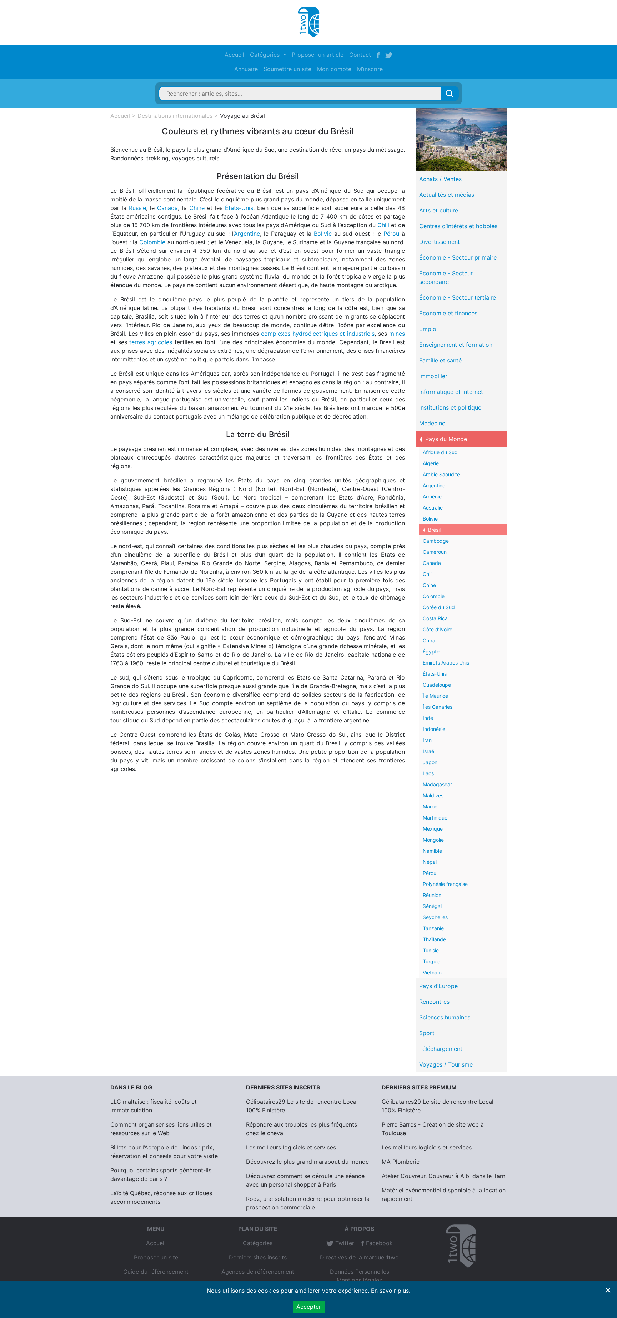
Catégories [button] (265, 54)
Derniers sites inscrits (258, 1257)
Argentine (247, 233)
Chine (197, 207)
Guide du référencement (156, 1271)
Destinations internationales (174, 115)
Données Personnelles (359, 1271)
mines (397, 333)
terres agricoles (150, 342)
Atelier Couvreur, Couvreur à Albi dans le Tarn (443, 1175)
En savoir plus (390, 1290)
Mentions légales (359, 1280)
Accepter (308, 1306)
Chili (383, 225)
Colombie (152, 242)
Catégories (257, 1243)
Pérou (391, 233)
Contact (360, 54)
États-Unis (239, 207)
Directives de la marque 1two (359, 1257)
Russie (137, 207)
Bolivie (323, 233)
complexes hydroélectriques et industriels (318, 333)
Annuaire (246, 68)
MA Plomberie (401, 1161)
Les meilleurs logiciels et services (291, 1147)
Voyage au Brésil (242, 115)
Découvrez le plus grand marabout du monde (307, 1161)
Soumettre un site (287, 68)
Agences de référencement (257, 1271)
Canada (167, 207)
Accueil (234, 54)
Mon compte (334, 68)
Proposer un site (156, 1257)
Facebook (378, 1243)
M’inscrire (370, 68)
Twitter (343, 1243)
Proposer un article (317, 54)
